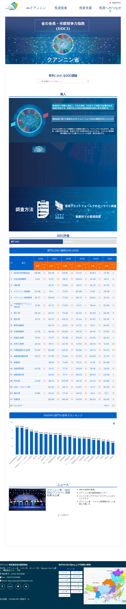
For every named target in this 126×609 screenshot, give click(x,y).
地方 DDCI (68, 241)
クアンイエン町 (76, 580)
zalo (10, 586)
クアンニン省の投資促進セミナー (93, 492)
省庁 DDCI (15, 241)
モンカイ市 (76, 576)
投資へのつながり (110, 9)
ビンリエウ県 (76, 591)
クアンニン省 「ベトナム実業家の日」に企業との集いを (97, 502)
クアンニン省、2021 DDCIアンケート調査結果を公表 (58, 492)
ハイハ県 (76, 584)
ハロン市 (64, 573)
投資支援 (85, 8)
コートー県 (64, 595)
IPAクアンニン (36, 8)
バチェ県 (76, 588)
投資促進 (61, 8)
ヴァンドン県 (64, 584)
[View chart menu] (113, 423)
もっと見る (62, 515)
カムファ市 (76, 573)
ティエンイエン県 (64, 588)
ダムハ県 (64, 591)
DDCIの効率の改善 (87, 489)
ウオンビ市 (64, 576)
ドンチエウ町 (64, 580)
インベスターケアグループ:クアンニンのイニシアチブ (97, 497)
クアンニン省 (70, 569)
